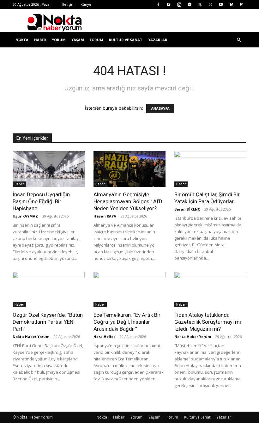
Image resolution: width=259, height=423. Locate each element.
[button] (238, 40)
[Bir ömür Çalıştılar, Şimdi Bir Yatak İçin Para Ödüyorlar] (210, 169)
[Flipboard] (168, 4)
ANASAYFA (160, 108)
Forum (96, 39)
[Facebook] (158, 4)
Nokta (21, 39)
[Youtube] (221, 4)
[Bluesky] (231, 4)
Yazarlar (157, 39)
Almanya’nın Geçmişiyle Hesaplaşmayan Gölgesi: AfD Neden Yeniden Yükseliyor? (127, 201)
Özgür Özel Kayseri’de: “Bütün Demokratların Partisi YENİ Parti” (48, 322)
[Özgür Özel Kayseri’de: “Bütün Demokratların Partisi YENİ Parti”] (49, 290)
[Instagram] (179, 4)
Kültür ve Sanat (125, 39)
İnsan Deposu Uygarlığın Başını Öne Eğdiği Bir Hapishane (41, 201)
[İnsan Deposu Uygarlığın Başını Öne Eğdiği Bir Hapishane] (49, 169)
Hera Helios (104, 336)
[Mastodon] (241, 4)
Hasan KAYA (104, 216)
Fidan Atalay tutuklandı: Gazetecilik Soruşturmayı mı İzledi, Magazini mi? (207, 322)
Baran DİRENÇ (187, 209)
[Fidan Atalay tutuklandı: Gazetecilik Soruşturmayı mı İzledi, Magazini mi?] (210, 290)
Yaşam (77, 39)
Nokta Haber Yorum (31, 336)
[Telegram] (189, 4)
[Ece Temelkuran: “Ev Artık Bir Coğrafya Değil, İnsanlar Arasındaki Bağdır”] (129, 290)
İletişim (68, 4)
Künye (86, 4)
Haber (40, 39)
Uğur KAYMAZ (25, 216)
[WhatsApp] (210, 4)
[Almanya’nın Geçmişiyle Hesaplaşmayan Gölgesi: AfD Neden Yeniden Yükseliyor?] (129, 169)
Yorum (59, 39)
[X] (200, 4)
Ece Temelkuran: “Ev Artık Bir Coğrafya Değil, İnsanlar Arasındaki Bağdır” (126, 322)
